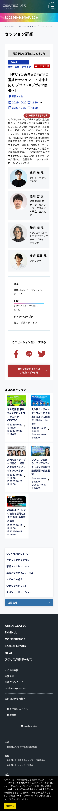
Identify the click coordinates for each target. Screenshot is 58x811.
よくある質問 (12, 670)
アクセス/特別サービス (18, 660)
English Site (30, 726)
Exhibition (12, 632)
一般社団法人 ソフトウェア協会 (19, 765)
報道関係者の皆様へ (15, 699)
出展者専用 (10, 715)
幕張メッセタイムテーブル (19, 573)
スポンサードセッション (19, 592)
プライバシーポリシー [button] (20, 799)
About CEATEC (16, 626)
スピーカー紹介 (14, 579)
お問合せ (12, 602)
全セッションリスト (16, 586)
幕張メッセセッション (17, 566)
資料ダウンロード (14, 682)
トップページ (10, 26)
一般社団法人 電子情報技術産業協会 (21, 746)
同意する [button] (10, 806)
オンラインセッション (17, 560)
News (8, 653)
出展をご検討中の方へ (16, 709)
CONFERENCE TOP (27, 26)
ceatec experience (15, 688)
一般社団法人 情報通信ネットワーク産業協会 (25, 760)
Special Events (15, 646)
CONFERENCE (15, 639)
